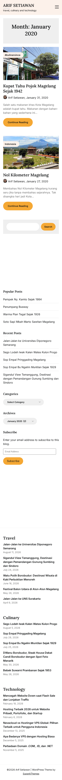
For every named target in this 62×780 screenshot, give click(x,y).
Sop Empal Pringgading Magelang (24, 359)
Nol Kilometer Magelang (26, 175)
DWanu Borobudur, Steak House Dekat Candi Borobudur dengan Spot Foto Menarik (27, 656)
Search (48, 226)
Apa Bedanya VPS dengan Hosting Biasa (29, 736)
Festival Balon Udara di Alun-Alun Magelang (31, 589)
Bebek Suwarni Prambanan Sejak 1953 (27, 670)
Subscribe (13, 461)
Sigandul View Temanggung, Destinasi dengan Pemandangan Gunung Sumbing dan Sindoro (31, 378)
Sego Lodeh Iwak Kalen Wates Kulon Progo (30, 352)
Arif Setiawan (18, 5)
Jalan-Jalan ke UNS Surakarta (22, 598)
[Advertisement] (31, 261)
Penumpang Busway (15, 306)
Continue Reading (18, 122)
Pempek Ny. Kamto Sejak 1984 (22, 299)
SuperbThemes (31, 773)
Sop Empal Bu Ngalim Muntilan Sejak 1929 (29, 367)
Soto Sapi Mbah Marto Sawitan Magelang (29, 321)
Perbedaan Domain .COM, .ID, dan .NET (28, 746)
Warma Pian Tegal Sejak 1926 (21, 314)
